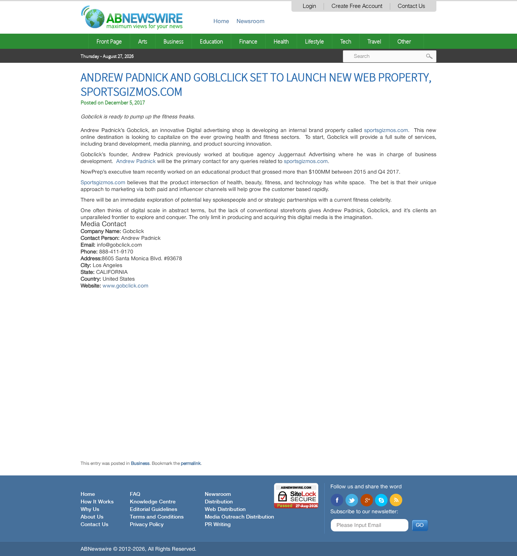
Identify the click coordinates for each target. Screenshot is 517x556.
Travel (374, 41)
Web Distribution (225, 509)
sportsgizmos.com (386, 130)
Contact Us (411, 6)
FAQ (135, 494)
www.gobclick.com (125, 286)
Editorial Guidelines (153, 509)
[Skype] (381, 501)
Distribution (219, 502)
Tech (345, 41)
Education (211, 41)
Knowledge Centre (153, 502)
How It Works (97, 502)
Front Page (109, 41)
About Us (92, 517)
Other (404, 41)
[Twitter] (351, 501)
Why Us (90, 509)
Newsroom (251, 21)
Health (281, 41)
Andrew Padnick (136, 161)
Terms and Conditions (157, 517)
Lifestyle (314, 41)
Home (221, 21)
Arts (142, 41)
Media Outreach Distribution (239, 517)
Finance (248, 41)
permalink (191, 463)
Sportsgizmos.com (103, 182)
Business (174, 41)
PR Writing (217, 524)
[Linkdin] (366, 501)
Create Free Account (357, 6)
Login (309, 6)
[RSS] (395, 501)
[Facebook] (336, 501)
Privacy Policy (147, 524)
